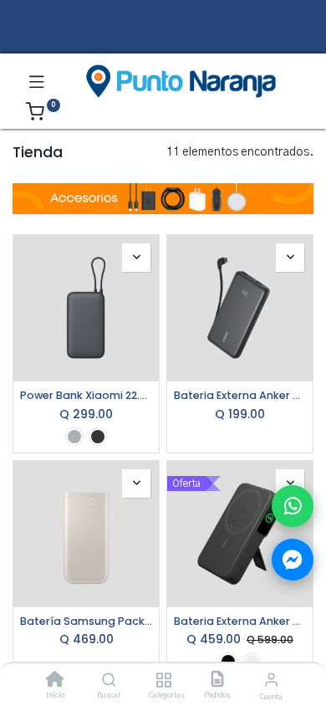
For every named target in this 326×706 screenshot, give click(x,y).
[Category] (163, 682)
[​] (163, 40)
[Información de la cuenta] (271, 680)
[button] (136, 257)
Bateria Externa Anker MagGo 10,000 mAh (240, 621)
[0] (43, 115)
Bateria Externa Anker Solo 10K (240, 395)
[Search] (109, 682)
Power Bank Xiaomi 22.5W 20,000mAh (86, 395)
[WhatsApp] (292, 506)
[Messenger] (292, 560)
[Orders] (217, 682)
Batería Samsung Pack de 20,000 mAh (86, 621)
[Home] (55, 682)
